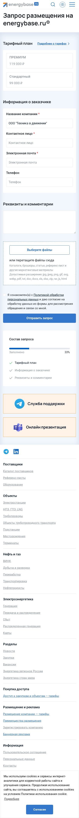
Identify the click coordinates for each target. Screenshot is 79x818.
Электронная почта (21, 153)
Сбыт (6, 619)
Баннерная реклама (16, 734)
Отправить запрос (39, 318)
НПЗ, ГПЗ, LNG (13, 509)
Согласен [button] (39, 809)
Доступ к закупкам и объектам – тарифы (31, 696)
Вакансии (9, 664)
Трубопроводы (13, 516)
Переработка (12, 574)
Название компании (21, 114)
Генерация (10, 606)
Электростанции (14, 502)
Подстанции (11, 529)
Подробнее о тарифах (52, 43)
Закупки (8, 657)
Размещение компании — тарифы (26, 714)
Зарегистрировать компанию (23, 727)
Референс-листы (14, 478)
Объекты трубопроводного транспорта (29, 523)
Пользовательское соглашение (24, 752)
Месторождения (14, 536)
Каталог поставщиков (18, 471)
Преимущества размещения (22, 720)
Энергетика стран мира (19, 678)
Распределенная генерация (21, 626)
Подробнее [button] (11, 799)
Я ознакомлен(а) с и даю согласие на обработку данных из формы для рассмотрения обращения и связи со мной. (40, 301)
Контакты (9, 765)
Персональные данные (19, 759)
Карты (7, 633)
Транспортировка (15, 581)
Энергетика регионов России (23, 671)
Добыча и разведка (16, 568)
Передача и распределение (21, 613)
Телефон (12, 173)
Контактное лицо (19, 133)
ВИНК (7, 561)
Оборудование (13, 484)
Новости (9, 651)
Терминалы (11, 543)
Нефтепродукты (13, 588)
